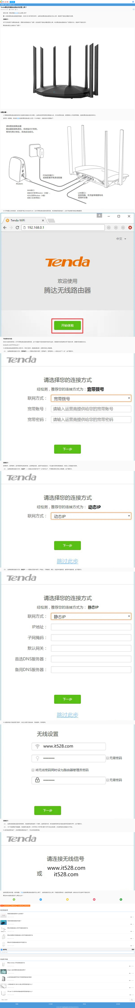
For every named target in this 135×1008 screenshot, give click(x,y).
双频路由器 (13, 905)
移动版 (84, 1004)
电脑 (18, 118)
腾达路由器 (27, 905)
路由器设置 (6, 905)
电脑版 (16, 1004)
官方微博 (50, 1004)
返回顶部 (118, 1004)
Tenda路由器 (20, 905)
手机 (22, 892)
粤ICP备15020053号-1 (74, 1007)
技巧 (6, 4)
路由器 (9, 4)
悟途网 (2, 4)
